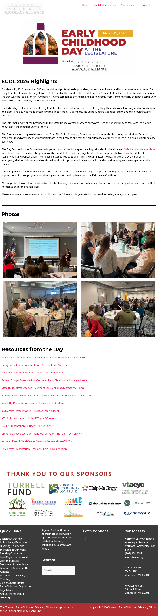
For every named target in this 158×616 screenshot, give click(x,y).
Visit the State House (12, 583)
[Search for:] (58, 570)
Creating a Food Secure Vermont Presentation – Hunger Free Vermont (42, 433)
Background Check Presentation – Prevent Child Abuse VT (35, 365)
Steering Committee (11, 553)
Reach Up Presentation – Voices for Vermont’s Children (33, 403)
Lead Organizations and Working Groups (14, 558)
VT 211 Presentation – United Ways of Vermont (29, 418)
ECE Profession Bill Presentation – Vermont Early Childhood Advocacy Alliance (47, 395)
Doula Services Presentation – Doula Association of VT (33, 372)
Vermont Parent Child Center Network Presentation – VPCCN (37, 441)
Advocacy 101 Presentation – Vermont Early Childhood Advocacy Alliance (43, 357)
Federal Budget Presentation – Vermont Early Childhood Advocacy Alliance (44, 380)
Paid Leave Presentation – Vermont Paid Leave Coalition (34, 449)
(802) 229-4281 (133, 553)
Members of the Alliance (14, 564)
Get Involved (128, 5)
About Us (145, 5)
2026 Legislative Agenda (137, 149)
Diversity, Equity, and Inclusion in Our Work (13, 547)
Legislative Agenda (105, 5)
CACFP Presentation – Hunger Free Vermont (27, 426)
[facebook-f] (86, 539)
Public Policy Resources (13, 542)
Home (85, 5)
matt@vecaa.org (134, 557)
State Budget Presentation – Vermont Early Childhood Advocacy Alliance (43, 388)
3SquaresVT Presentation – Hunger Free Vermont (30, 411)
